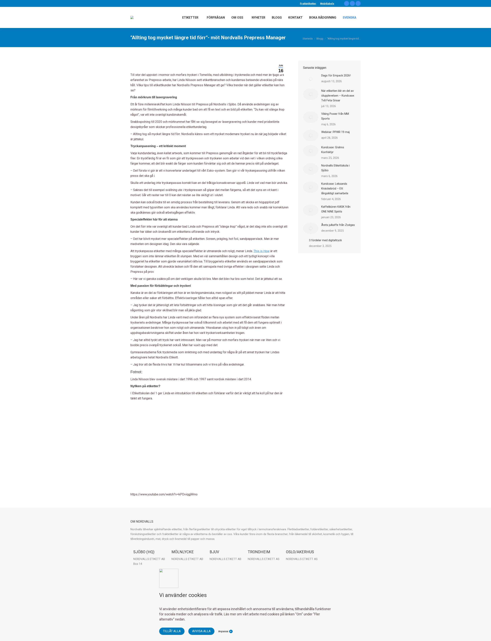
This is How (261, 251)
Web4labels (327, 3)
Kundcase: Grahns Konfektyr (332, 150)
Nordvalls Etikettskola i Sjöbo (335, 168)
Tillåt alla (172, 631)
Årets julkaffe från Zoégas (338, 225)
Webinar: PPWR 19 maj (335, 132)
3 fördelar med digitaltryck (325, 240)
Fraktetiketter (308, 3)
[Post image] (310, 79)
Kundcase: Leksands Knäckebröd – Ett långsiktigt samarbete (334, 188)
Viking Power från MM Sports (335, 116)
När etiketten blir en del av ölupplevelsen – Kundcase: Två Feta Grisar (338, 95)
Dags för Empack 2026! (336, 75)
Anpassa (223, 631)
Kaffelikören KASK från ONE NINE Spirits (335, 209)
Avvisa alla (201, 631)
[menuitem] (349, 17)
